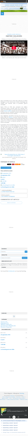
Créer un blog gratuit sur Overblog (8, 396)
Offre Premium (2, 399)
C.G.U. (11, 398)
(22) (6, 324)
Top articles (18, 396)
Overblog (22, 393)
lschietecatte (11, 271)
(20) (8, 325)
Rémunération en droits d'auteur (19, 398)
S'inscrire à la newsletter (6, 167)
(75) (5, 323)
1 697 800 (3, 344)
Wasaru (11, 117)
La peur (3, 339)
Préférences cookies (24, 399)
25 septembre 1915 (5, 334)
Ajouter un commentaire (11, 202)
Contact (23, 396)
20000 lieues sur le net (14, 5)
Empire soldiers (8, 111)
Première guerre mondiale (14, 34)
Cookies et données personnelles (13, 399)
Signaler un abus (5, 398)
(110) (4, 322)
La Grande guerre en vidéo (7, 349)
